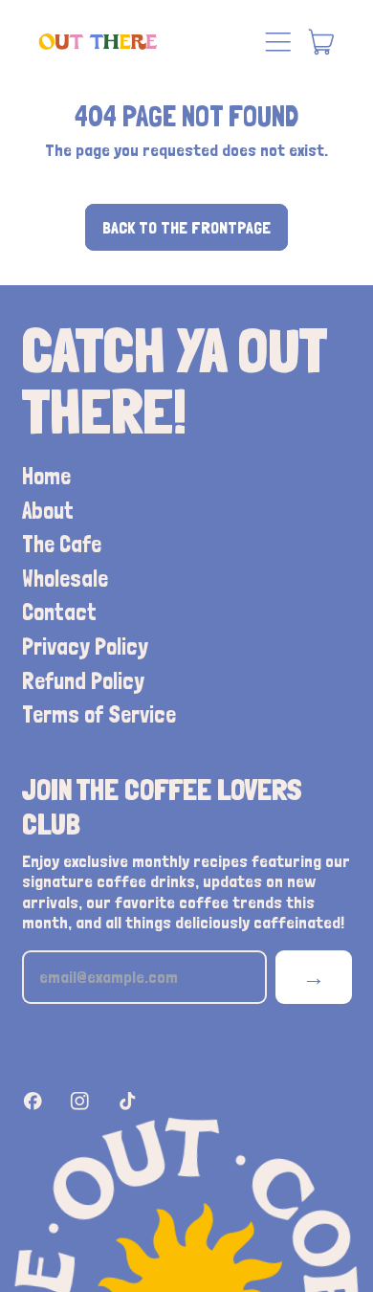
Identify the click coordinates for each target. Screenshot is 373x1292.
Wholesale (65, 578)
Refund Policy (83, 681)
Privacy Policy (85, 646)
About (48, 510)
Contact (59, 612)
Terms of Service (99, 714)
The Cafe (61, 544)
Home (46, 476)
